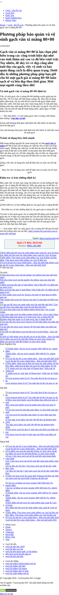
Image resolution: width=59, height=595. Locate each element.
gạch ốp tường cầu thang (16, 568)
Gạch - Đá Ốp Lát (15, 25)
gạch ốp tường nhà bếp (15, 566)
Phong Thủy (10, 20)
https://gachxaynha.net (49, 238)
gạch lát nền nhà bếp (14, 556)
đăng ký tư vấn (6, 594)
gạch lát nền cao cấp (14, 549)
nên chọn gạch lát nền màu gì (18, 554)
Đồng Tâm (10, 537)
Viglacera (9, 532)
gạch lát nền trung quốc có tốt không (21, 551)
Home (2, 25)
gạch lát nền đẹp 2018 (15, 546)
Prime (8, 527)
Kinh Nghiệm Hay (13, 18)
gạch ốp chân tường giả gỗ (17, 573)
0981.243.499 (34, 245)
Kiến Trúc (9, 15)
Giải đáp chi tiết (18, 118)
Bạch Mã (9, 534)
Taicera (8, 529)
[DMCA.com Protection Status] (8, 591)
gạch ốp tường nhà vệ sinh (16, 571)
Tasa (7, 539)
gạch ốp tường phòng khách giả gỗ (20, 563)
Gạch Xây (9, 13)
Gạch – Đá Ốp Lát (13, 10)
